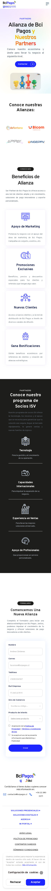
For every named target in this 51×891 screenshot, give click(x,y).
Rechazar (15, 882)
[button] (47, 4)
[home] (14, 4)
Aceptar (35, 882)
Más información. (29, 865)
